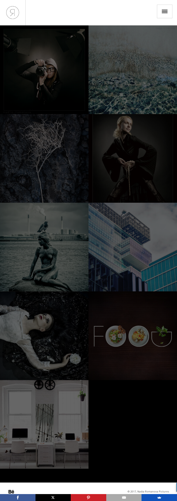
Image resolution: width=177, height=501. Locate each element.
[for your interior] (44, 424)
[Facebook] (17, 497)
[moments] (44, 247)
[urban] (132, 247)
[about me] (44, 69)
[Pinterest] (88, 497)
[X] (53, 497)
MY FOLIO (12, 12)
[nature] (44, 158)
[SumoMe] (159, 497)
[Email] (124, 497)
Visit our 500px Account (11, 492)
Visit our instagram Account (18, 492)
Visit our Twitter (24, 492)
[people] (132, 158)
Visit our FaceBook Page (30, 492)
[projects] (44, 335)
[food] (132, 335)
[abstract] (132, 69)
